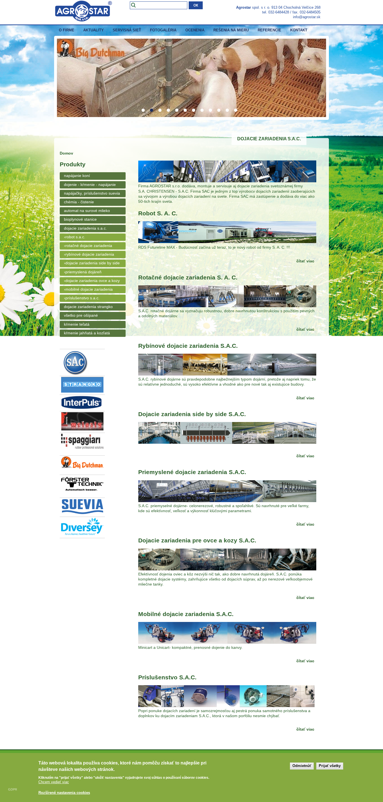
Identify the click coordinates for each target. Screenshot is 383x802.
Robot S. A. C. (157, 213)
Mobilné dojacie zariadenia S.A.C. (186, 614)
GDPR (12, 789)
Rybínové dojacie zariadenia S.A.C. (188, 345)
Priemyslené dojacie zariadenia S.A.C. (192, 472)
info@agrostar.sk (306, 17)
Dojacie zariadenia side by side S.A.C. (192, 414)
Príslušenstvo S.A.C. (167, 677)
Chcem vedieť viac (53, 782)
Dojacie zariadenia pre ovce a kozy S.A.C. (197, 540)
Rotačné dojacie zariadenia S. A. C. (187, 277)
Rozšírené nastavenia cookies (64, 792)
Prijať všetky (330, 766)
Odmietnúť (301, 766)
